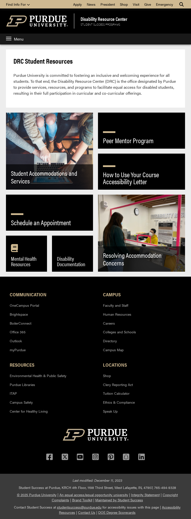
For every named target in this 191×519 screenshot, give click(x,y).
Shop (124, 4)
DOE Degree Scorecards (117, 512)
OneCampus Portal (24, 305)
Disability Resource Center (104, 19)
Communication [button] (28, 294)
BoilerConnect (20, 323)
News (91, 4)
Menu (18, 39)
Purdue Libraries (22, 384)
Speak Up (110, 411)
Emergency (164, 4)
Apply (77, 4)
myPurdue (18, 349)
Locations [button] (115, 364)
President (107, 4)
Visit (136, 4)
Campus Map (113, 349)
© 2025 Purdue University (36, 494)
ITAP (13, 393)
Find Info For (16, 4)
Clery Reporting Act (118, 384)
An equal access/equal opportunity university (93, 494)
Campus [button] (112, 294)
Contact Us (86, 512)
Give (147, 4)
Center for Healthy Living (29, 411)
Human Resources (117, 314)
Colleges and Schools (119, 331)
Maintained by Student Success (119, 499)
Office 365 (18, 331)
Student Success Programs (100, 24)
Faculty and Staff (115, 305)
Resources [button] (22, 364)
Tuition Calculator (116, 393)
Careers (109, 323)
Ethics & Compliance (119, 402)
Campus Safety (21, 402)
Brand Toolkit (82, 499)
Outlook (16, 340)
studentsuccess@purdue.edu (79, 507)
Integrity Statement (145, 494)
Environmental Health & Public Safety (38, 375)
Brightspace (19, 314)
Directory (110, 340)
